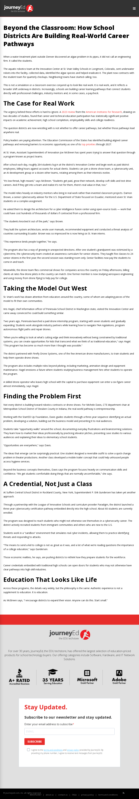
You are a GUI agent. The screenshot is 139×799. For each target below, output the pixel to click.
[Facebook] (127, 793)
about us (50, 795)
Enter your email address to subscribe (48, 724)
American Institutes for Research (104, 111)
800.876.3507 (35, 795)
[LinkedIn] (135, 793)
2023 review (68, 111)
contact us (62, 795)
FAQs (74, 795)
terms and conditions (53, 750)
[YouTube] (131, 793)
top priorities (89, 144)
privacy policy (73, 750)
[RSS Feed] (123, 793)
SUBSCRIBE (34, 741)
